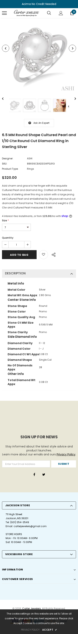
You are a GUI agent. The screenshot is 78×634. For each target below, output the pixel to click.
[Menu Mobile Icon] (4, 13)
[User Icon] (61, 13)
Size (5, 220)
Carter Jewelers (31, 608)
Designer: (7, 158)
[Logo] (26, 13)
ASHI (29, 158)
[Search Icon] (49, 13)
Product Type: (10, 168)
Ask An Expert (41, 123)
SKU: (4, 163)
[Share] (52, 254)
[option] (39, 55)
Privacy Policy (66, 454)
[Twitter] (43, 474)
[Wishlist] (43, 254)
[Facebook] (34, 474)
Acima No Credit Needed (39, 4)
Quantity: (8, 237)
